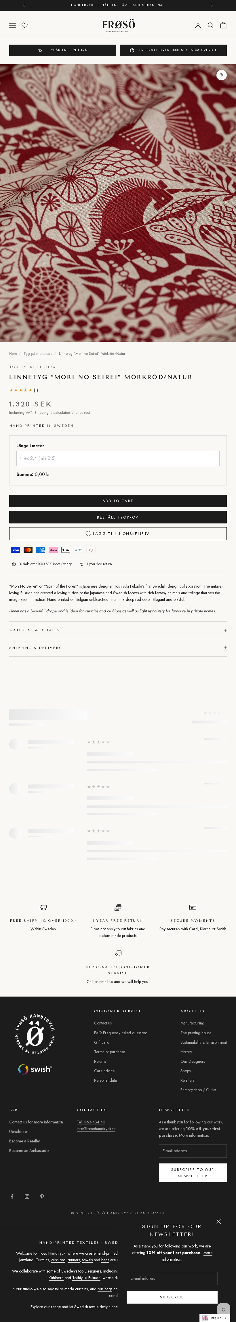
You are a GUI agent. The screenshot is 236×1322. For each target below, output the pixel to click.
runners (74, 1260)
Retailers (187, 1080)
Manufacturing (192, 1023)
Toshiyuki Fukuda (32, 367)
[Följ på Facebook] (12, 1196)
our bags (105, 1289)
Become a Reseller (24, 1141)
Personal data (105, 1080)
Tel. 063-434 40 (91, 1122)
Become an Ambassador (29, 1150)
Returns (100, 1061)
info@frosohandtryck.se (96, 1128)
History (186, 1052)
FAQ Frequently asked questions (120, 1033)
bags (105, 1260)
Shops (185, 1071)
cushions (58, 1260)
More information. (194, 1135)
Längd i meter (30, 446)
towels (87, 1260)
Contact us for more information (36, 1122)
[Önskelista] (24, 25)
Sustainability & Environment (203, 1042)
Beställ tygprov (118, 517)
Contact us (103, 1023)
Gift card (101, 1042)
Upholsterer (18, 1131)
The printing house (195, 1033)
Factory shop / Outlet (198, 1090)
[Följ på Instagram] (27, 1196)
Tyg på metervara (38, 353)
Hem (13, 353)
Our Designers (192, 1061)
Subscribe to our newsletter (192, 1172)
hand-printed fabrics (113, 1253)
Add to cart (118, 501)
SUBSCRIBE (172, 1297)
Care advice (104, 1071)
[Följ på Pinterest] (42, 1196)
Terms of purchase (109, 1052)
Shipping (42, 412)
